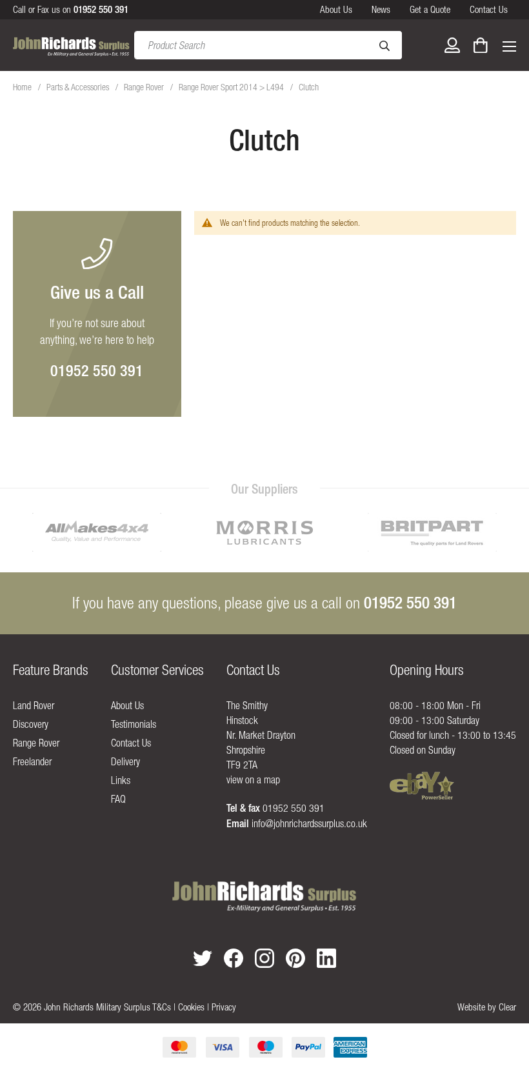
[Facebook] (233, 958)
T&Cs (161, 1006)
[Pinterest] (295, 958)
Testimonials (133, 724)
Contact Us (489, 9)
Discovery (30, 724)
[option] (97, 532)
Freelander (32, 761)
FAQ (118, 799)
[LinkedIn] (326, 958)
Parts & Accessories (78, 87)
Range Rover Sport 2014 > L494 (232, 87)
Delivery (125, 761)
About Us (336, 9)
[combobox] (268, 45)
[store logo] (71, 45)
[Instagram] (264, 958)
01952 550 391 (96, 370)
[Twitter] (202, 958)
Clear (507, 1006)
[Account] (452, 45)
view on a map (253, 779)
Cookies (191, 1006)
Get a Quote (430, 9)
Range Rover (145, 87)
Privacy (224, 1006)
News (381, 9)
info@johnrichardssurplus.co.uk (309, 823)
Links (120, 780)
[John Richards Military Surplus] (264, 896)
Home (23, 87)
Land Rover (33, 705)
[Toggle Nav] (509, 45)
